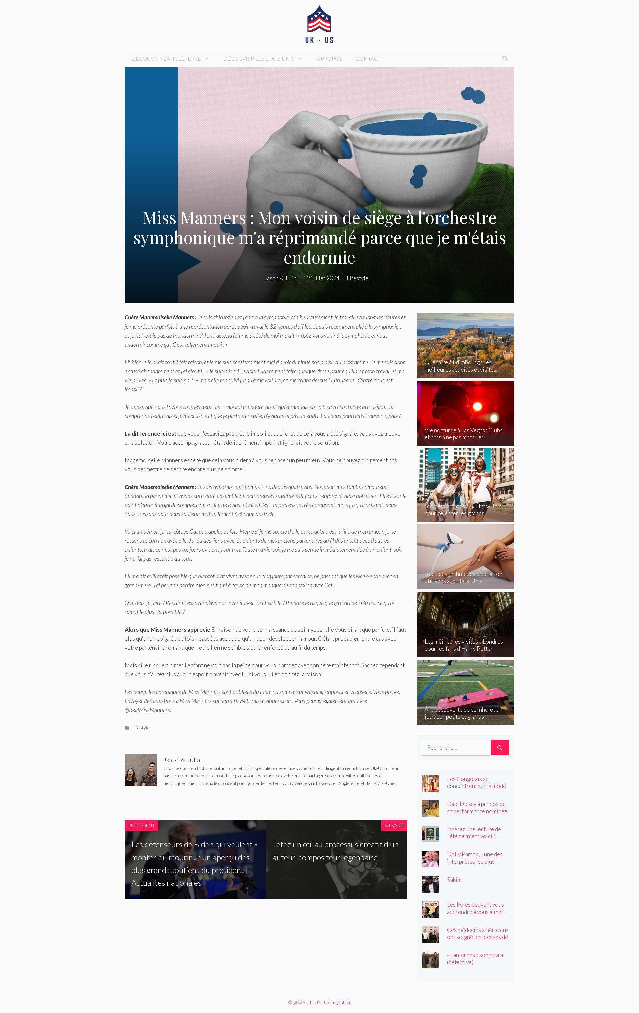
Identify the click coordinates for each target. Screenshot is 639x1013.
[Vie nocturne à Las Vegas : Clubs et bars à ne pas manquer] (466, 441)
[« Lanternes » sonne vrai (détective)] (430, 963)
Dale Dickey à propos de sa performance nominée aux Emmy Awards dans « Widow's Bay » (477, 814)
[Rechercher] (499, 748)
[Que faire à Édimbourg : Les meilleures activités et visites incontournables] (466, 373)
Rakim (454, 879)
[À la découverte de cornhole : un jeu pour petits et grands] (466, 720)
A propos (329, 58)
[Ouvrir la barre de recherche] (505, 58)
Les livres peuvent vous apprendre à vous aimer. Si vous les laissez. (475, 911)
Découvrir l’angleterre (166, 58)
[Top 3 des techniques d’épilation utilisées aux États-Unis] (466, 584)
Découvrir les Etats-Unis (259, 58)
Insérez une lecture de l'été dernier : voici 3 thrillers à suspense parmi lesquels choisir (474, 840)
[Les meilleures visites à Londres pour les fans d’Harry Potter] (466, 652)
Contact (368, 58)
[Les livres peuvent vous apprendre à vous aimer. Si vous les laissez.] (430, 913)
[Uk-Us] (319, 24)
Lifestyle (141, 727)
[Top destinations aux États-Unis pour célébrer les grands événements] (466, 516)
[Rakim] (430, 888)
